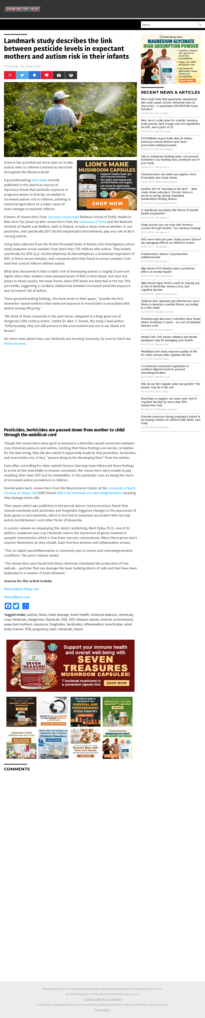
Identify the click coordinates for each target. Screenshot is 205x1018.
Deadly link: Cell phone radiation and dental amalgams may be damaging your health (169, 338)
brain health (80, 615)
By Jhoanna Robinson (166, 203)
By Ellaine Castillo (164, 312)
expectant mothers (18, 624)
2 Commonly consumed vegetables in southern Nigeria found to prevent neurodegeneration (165, 370)
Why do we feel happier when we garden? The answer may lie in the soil (170, 385)
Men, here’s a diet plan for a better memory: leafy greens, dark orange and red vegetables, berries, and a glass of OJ (171, 124)
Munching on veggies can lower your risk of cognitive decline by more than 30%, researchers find (169, 402)
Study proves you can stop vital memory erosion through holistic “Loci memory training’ (171, 226)
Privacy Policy (102, 1010)
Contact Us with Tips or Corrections (102, 999)
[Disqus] (70, 824)
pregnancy (40, 629)
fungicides (57, 624)
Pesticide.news (15, 343)
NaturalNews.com (17, 597)
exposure (41, 624)
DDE (64, 619)
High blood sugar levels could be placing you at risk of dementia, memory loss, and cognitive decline (170, 286)
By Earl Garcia (163, 167)
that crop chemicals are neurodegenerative (89, 493)
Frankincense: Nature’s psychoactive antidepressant (164, 255)
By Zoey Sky (162, 391)
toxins (78, 629)
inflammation (94, 624)
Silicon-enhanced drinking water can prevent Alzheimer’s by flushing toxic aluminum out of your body (170, 160)
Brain (43, 615)
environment (123, 619)
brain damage (58, 615)
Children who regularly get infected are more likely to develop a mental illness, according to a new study (170, 304)
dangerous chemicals (44, 619)
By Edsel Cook (163, 131)
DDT (72, 619)
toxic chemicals (61, 629)
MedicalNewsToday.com (21, 589)
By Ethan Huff (162, 344)
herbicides (74, 624)
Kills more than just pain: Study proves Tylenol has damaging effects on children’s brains (171, 241)
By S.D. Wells (162, 113)
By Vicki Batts (162, 359)
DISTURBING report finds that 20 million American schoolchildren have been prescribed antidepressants (166, 142)
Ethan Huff (33, 66)
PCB (28, 629)
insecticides (114, 624)
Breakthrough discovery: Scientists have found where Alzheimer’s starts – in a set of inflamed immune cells (170, 322)
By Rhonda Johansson (166, 294)
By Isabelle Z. (163, 217)
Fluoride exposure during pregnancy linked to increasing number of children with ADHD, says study (171, 420)
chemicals (125, 615)
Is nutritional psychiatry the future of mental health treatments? (169, 211)
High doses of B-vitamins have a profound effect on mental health (167, 270)
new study (39, 180)
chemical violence (103, 615)
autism (32, 615)
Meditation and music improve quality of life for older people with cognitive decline (169, 353)
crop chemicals (15, 619)
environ (106, 619)
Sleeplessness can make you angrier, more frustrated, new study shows (168, 176)
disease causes (87, 619)
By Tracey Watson (164, 149)
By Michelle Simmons (166, 182)
